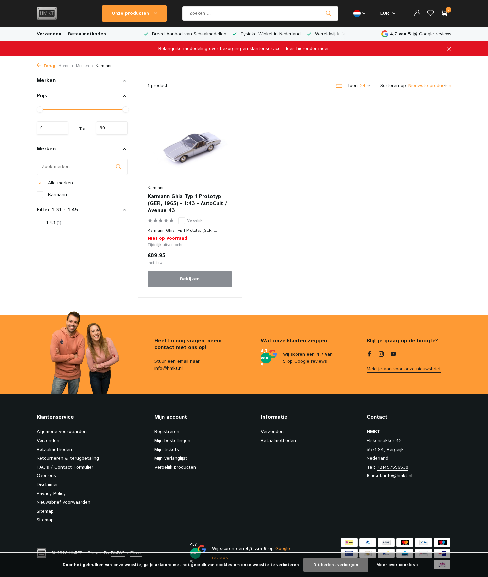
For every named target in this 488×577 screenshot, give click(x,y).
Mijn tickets (166, 449)
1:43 (53, 222)
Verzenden (49, 34)
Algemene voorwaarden (62, 431)
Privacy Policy (51, 493)
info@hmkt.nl (398, 475)
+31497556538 (392, 467)
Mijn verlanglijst (170, 458)
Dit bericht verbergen (335, 565)
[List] (339, 86)
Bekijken (190, 279)
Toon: (353, 85)
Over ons (46, 475)
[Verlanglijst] (430, 13)
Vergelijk (194, 220)
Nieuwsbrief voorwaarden (63, 502)
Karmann (56, 194)
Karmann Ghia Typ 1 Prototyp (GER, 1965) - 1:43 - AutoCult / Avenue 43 (187, 203)
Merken (82, 66)
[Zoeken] (328, 13)
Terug (48, 66)
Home (64, 66)
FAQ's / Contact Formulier (65, 467)
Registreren (166, 431)
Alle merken (59, 183)
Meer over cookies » (397, 565)
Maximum (112, 128)
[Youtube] (393, 355)
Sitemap (45, 511)
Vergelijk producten (175, 467)
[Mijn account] (417, 13)
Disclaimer (47, 484)
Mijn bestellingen (172, 440)
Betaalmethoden (87, 34)
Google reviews (435, 34)
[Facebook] (369, 355)
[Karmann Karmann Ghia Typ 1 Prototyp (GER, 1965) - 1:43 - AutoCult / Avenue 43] (190, 143)
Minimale (52, 128)
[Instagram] (381, 355)
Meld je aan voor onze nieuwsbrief (404, 369)
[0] (442, 13)
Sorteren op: (393, 85)
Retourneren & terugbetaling (68, 458)
